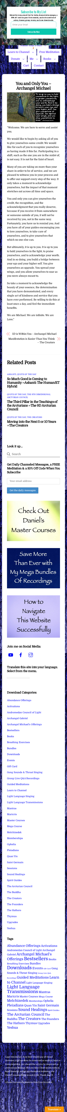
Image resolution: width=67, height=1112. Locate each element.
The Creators (34, 417)
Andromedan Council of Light (24, 712)
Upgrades (12, 922)
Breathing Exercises (18, 742)
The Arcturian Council (19, 886)
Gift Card (12, 766)
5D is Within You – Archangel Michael (34, 334)
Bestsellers (13, 730)
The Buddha (14, 892)
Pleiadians (13, 850)
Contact (39, 65)
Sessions (12, 868)
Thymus (12, 916)
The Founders (15, 904)
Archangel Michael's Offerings (24, 724)
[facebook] (21, 655)
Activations (13, 706)
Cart (26, 65)
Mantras (12, 808)
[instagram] (31, 655)
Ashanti (11, 374)
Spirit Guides (14, 880)
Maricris (12, 814)
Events (11, 760)
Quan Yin (12, 856)
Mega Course (14, 826)
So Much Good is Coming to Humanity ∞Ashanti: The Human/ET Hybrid (33, 382)
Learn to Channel (18, 52)
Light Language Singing (20, 796)
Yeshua (11, 928)
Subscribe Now (34, 31)
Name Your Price (31, 45)
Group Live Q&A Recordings (23, 778)
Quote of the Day (26, 374)
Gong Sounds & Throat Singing (25, 772)
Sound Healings (16, 874)
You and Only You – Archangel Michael (33, 86)
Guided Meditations (18, 784)
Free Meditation (49, 52)
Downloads (13, 754)
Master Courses (16, 820)
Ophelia (11, 844)
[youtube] (11, 655)
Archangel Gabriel (17, 718)
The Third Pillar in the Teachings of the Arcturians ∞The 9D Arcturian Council (32, 405)
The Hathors (14, 910)
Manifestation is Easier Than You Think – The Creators (31, 340)
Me (32, 58)
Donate (15, 58)
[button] (33, 11)
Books (47, 58)
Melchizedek (14, 832)
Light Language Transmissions (25, 802)
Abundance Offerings (19, 700)
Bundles (11, 748)
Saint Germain (15, 862)
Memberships (15, 838)
